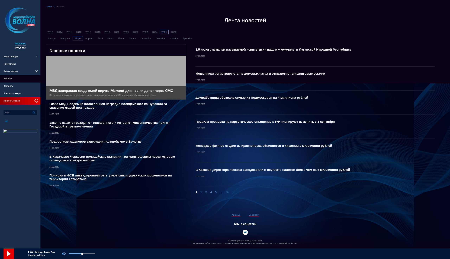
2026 (173, 32)
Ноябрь (174, 38)
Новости (8, 78)
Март (78, 38)
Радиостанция (11, 56)
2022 (136, 32)
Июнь (110, 38)
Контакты (8, 86)
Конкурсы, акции (12, 93)
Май (100, 38)
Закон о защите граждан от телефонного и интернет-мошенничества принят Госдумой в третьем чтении (109, 124)
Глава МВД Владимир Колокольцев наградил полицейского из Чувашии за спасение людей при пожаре (108, 105)
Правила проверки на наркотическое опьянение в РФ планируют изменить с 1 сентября (265, 121)
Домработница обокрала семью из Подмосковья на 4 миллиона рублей (251, 97)
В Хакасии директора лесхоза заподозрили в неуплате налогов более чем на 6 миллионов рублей (272, 170)
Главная (49, 7)
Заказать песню (12, 101)
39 (227, 192)
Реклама (236, 215)
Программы (10, 64)
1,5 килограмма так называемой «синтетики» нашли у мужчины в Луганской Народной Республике (273, 49)
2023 (145, 32)
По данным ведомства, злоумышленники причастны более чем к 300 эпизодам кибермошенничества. (102, 95)
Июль (121, 38)
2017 (88, 32)
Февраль (65, 38)
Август (132, 38)
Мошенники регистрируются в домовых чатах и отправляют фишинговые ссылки (260, 73)
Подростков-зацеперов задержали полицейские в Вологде (95, 141)
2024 (155, 32)
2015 (69, 32)
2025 (164, 32)
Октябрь (160, 38)
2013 (50, 32)
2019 (107, 32)
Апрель (89, 38)
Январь (52, 38)
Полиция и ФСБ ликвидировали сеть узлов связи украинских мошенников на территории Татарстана (110, 177)
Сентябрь (146, 38)
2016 (79, 32)
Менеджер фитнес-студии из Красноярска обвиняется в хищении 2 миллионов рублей (263, 145)
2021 (126, 32)
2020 (117, 32)
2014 (60, 32)
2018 (98, 32)
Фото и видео (11, 71)
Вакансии (254, 215)
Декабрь (187, 38)
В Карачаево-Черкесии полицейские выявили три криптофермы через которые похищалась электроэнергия (112, 158)
